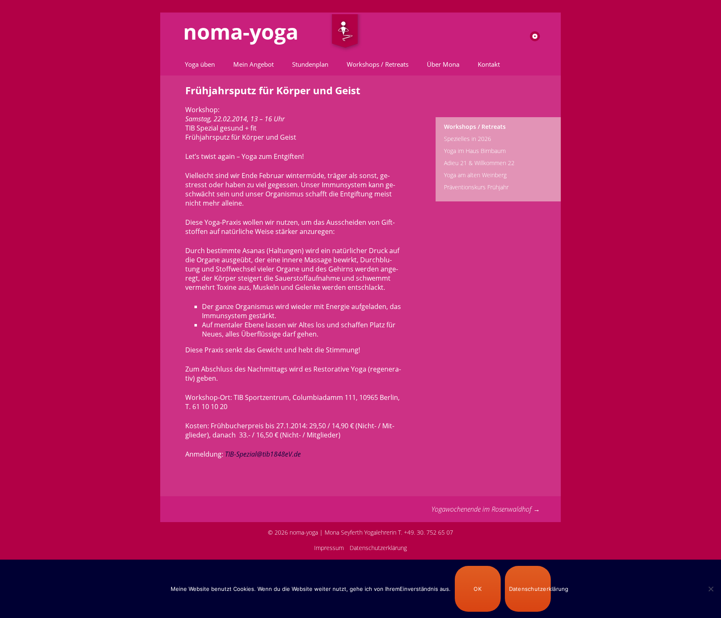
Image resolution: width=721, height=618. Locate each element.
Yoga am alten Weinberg (475, 175)
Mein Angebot (253, 64)
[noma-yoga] (345, 33)
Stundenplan (310, 64)
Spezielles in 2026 (467, 139)
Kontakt (489, 64)
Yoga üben (200, 64)
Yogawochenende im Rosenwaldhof (485, 509)
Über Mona (443, 64)
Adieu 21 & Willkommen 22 (479, 163)
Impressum (329, 548)
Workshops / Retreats (377, 64)
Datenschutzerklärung (378, 548)
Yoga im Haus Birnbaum (475, 151)
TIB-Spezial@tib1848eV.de (263, 454)
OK (478, 588)
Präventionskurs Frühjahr (476, 187)
